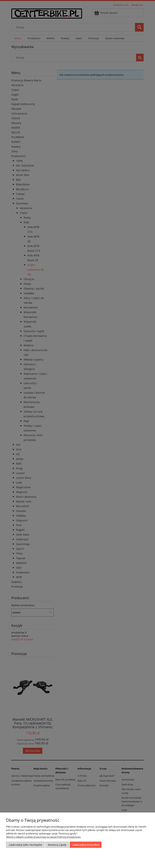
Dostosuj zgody (57, 844)
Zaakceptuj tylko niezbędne (25, 844)
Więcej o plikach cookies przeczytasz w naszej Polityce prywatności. (43, 837)
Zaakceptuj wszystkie (85, 844)
